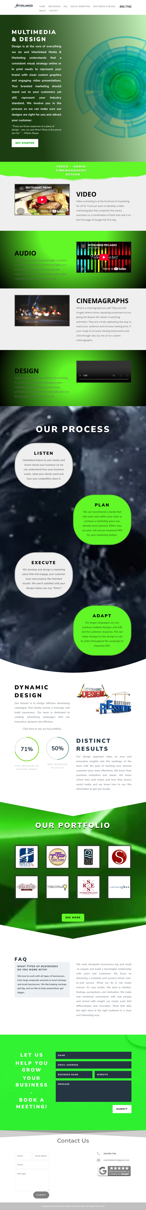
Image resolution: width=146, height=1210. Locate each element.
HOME (42, 6)
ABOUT (42, 11)
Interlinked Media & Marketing (69, 1206)
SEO (65, 6)
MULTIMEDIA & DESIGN (104, 6)
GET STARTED (25, 143)
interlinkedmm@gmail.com (116, 1160)
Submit (122, 1109)
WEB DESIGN (54, 6)
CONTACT (53, 11)
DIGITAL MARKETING (80, 6)
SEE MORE (73, 917)
